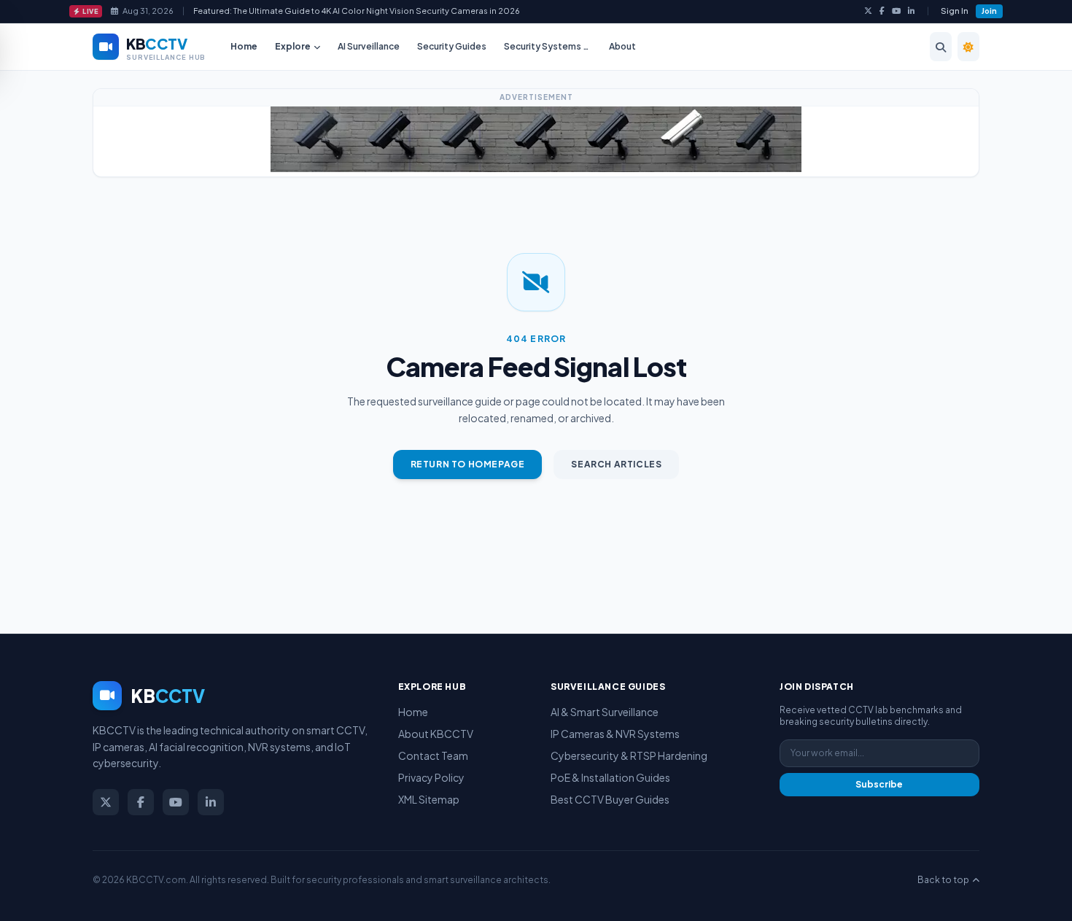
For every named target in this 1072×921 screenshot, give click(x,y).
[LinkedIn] (911, 11)
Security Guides (451, 46)
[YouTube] (896, 11)
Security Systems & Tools (551, 46)
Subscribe (879, 784)
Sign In (954, 10)
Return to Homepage (468, 464)
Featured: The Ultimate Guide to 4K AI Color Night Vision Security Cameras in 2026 (356, 10)
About (622, 46)
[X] (868, 11)
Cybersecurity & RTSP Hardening (629, 755)
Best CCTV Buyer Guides (610, 799)
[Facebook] (882, 11)
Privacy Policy (431, 777)
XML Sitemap (428, 799)
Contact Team (433, 755)
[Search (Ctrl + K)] (941, 46)
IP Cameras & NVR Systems (615, 733)
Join (989, 11)
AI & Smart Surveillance (605, 711)
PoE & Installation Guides (610, 777)
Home (243, 46)
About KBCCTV (435, 733)
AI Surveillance (369, 46)
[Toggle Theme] (968, 46)
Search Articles (616, 464)
